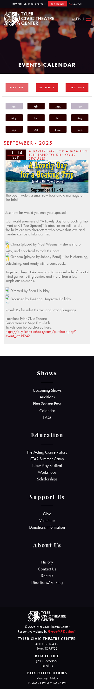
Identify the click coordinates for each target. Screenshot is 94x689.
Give (47, 513)
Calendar (47, 410)
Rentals (47, 575)
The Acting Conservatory (47, 452)
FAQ (47, 417)
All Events (46, 87)
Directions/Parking (47, 582)
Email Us (47, 666)
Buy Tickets (58, 3)
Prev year (17, 87)
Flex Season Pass (47, 403)
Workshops (47, 472)
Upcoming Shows (47, 390)
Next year (77, 87)
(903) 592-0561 (37, 3)
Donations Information (47, 527)
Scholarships (47, 479)
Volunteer (47, 520)
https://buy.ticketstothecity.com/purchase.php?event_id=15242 (41, 333)
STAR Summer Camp (47, 458)
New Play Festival (47, 465)
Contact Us (47, 569)
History (47, 562)
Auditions (47, 397)
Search (77, 3)
